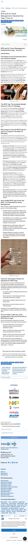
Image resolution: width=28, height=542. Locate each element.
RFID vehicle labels (5, 494)
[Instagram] (10, 462)
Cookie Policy (8, 540)
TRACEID (4, 24)
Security (14, 511)
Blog (3, 8)
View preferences (14, 537)
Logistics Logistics (5, 509)
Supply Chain (21, 502)
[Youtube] (17, 462)
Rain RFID (8, 511)
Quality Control (20, 503)
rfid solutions (11, 20)
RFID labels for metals (6, 485)
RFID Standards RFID (11, 505)
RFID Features (4, 503)
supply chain (9, 22)
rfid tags (21, 20)
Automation (14, 502)
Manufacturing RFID (15, 506)
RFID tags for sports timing (7, 493)
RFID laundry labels (5, 491)
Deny (14, 533)
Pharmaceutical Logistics (17, 509)
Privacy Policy (14, 540)
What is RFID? (4, 502)
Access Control (12, 503)
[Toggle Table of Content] (24, 44)
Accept (14, 530)
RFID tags (3, 471)
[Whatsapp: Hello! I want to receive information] (25, 538)
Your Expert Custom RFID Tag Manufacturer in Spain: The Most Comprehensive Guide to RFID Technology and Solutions (19, 370)
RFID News (8, 8)
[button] (26, 518)
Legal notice (19, 540)
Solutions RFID (4, 512)
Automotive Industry (13, 508)
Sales (14, 512)
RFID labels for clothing (6, 488)
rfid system (17, 20)
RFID (24, 506)
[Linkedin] (12, 462)
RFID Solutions (4, 473)
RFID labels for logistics (6, 482)
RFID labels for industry (6, 483)
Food (10, 502)
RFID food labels (4, 480)
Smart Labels (20, 505)
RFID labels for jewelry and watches (9, 486)
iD (21, 506)
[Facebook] (8, 462)
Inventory (21, 508)
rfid (1, 20)
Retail (10, 512)
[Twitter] (15, 462)
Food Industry (4, 508)
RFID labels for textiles (6, 490)
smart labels (3, 22)
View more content (6, 377)
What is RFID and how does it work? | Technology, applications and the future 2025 (6, 370)
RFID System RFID (21, 511)
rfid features (6, 20)
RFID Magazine (4, 474)
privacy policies (16, 426)
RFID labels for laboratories (7, 496)
